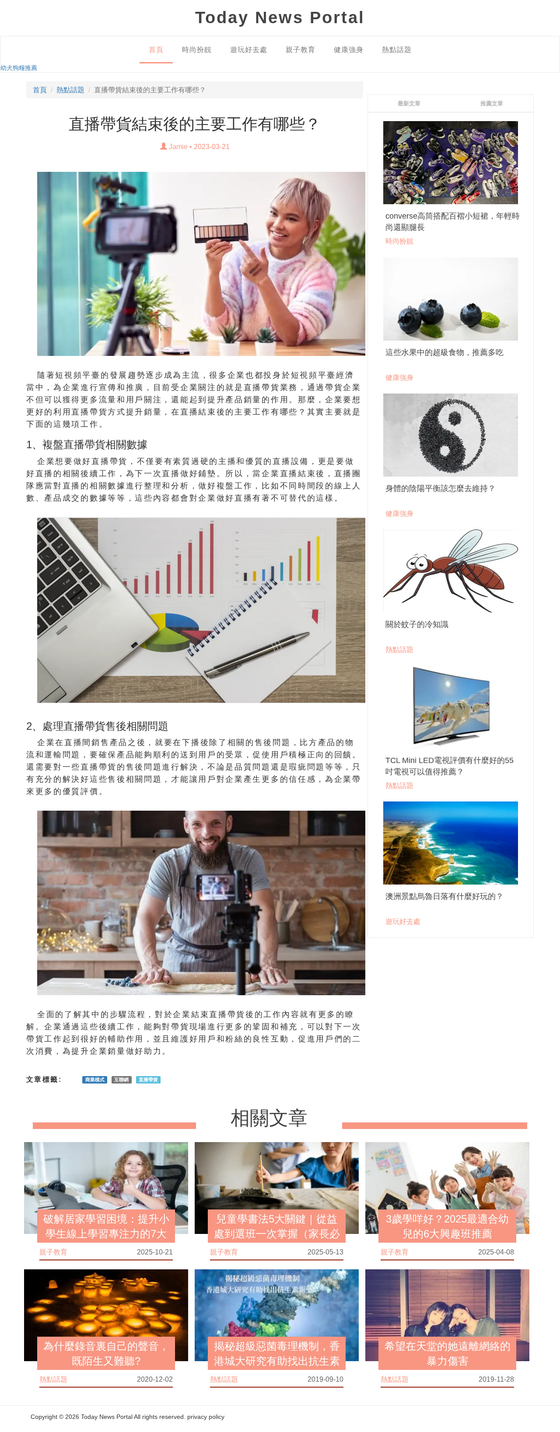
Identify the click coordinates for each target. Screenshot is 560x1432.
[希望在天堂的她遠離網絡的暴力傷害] (447, 1314)
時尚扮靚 (197, 49)
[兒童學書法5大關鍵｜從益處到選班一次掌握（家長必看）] (277, 1187)
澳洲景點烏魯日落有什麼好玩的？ (444, 896)
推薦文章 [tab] (491, 103)
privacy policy (205, 1416)
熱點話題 (397, 49)
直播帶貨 (148, 1079)
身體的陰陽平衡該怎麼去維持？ (440, 488)
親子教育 (300, 49)
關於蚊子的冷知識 (416, 624)
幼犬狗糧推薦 (18, 67)
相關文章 (269, 1118)
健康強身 (349, 49)
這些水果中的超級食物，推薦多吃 (444, 352)
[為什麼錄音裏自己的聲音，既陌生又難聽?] (106, 1314)
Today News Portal (107, 1416)
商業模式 (95, 1079)
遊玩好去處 (248, 49)
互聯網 (121, 1079)
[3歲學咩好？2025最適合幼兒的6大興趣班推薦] (447, 1187)
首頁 (156, 49)
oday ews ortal (280, 17)
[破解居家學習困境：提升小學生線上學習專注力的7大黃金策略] (106, 1187)
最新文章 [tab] (409, 103)
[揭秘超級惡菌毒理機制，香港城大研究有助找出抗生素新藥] (277, 1314)
